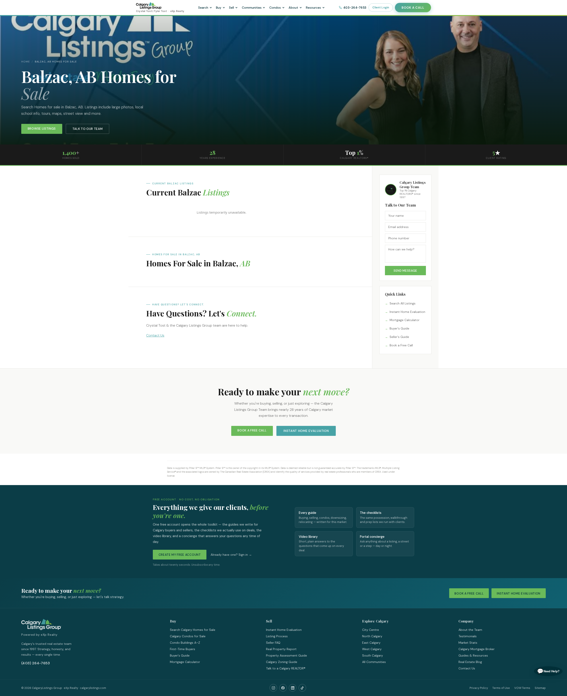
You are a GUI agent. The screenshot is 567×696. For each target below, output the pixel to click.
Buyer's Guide (399, 328)
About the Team (470, 630)
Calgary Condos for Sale (188, 636)
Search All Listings (403, 303)
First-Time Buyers (182, 649)
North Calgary (372, 636)
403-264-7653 (355, 8)
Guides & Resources (473, 655)
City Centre (370, 630)
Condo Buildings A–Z (185, 643)
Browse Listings (42, 129)
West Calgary (372, 649)
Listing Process (277, 636)
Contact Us (155, 335)
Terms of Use (501, 688)
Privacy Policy (479, 688)
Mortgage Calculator (404, 320)
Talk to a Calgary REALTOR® (285, 668)
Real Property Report (281, 649)
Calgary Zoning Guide (281, 662)
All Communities (374, 662)
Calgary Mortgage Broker (476, 649)
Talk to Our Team (87, 129)
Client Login (380, 7)
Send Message (405, 271)
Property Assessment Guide (286, 655)
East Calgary (371, 643)
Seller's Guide (399, 337)
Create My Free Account (180, 555)
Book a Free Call (401, 345)
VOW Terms (522, 688)
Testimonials (467, 636)
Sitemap (540, 688)
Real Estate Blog (470, 662)
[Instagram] (273, 688)
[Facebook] (283, 688)
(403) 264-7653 (35, 663)
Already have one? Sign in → (231, 555)
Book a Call (413, 8)
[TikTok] (302, 688)
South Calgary (372, 655)
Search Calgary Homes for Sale (192, 630)
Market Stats (467, 643)
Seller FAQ (273, 643)
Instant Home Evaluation (407, 312)
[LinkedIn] (292, 688)
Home (25, 61)
